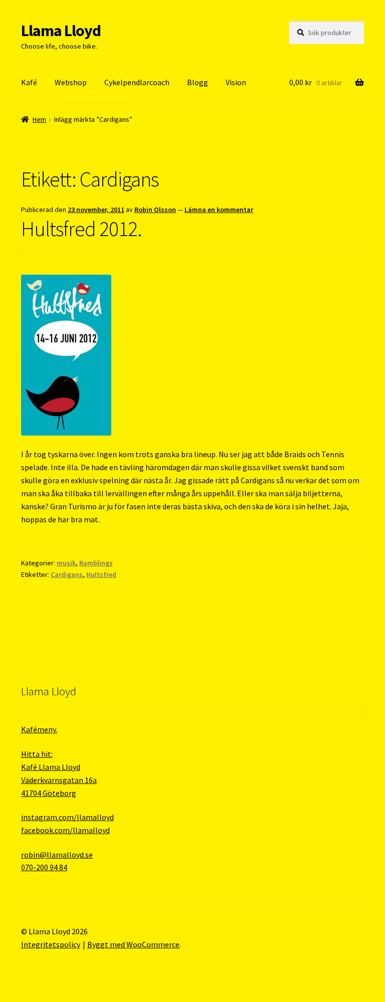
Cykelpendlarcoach (136, 82)
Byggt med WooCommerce (133, 944)
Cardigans (67, 574)
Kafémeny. (39, 729)
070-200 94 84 (44, 867)
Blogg (197, 82)
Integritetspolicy (50, 944)
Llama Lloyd (61, 31)
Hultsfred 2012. (81, 229)
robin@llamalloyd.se (57, 855)
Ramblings (96, 562)
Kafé (29, 82)
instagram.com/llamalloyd (67, 817)
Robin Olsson (155, 209)
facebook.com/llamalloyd (65, 830)
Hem (39, 119)
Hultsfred (101, 574)
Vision (236, 82)
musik (66, 562)
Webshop (71, 82)
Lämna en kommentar (218, 209)
